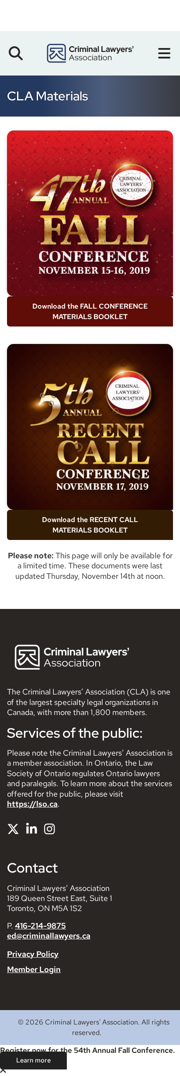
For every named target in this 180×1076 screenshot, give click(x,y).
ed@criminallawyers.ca (48, 936)
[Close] (3, 1070)
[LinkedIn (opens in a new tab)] (31, 829)
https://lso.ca (32, 804)
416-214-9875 (40, 926)
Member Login (34, 969)
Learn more (33, 1060)
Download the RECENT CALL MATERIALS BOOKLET (90, 525)
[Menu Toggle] (164, 53)
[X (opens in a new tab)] (13, 829)
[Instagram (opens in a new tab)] (49, 829)
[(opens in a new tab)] (90, 213)
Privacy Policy (33, 954)
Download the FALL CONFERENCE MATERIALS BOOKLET (90, 311)
